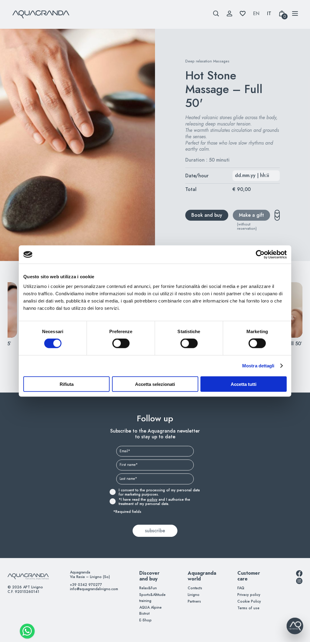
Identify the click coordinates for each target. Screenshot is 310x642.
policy (152, 499)
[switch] (114, 343)
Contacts (195, 588)
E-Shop (145, 620)
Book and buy (206, 215)
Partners (194, 601)
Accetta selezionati (155, 383)
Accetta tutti (243, 383)
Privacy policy (248, 594)
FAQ (240, 588)
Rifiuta (67, 383)
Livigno (194, 594)
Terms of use (248, 608)
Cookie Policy (249, 601)
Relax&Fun (148, 588)
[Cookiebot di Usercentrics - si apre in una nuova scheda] (260, 254)
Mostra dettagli (258, 365)
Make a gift (251, 215)
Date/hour (197, 175)
